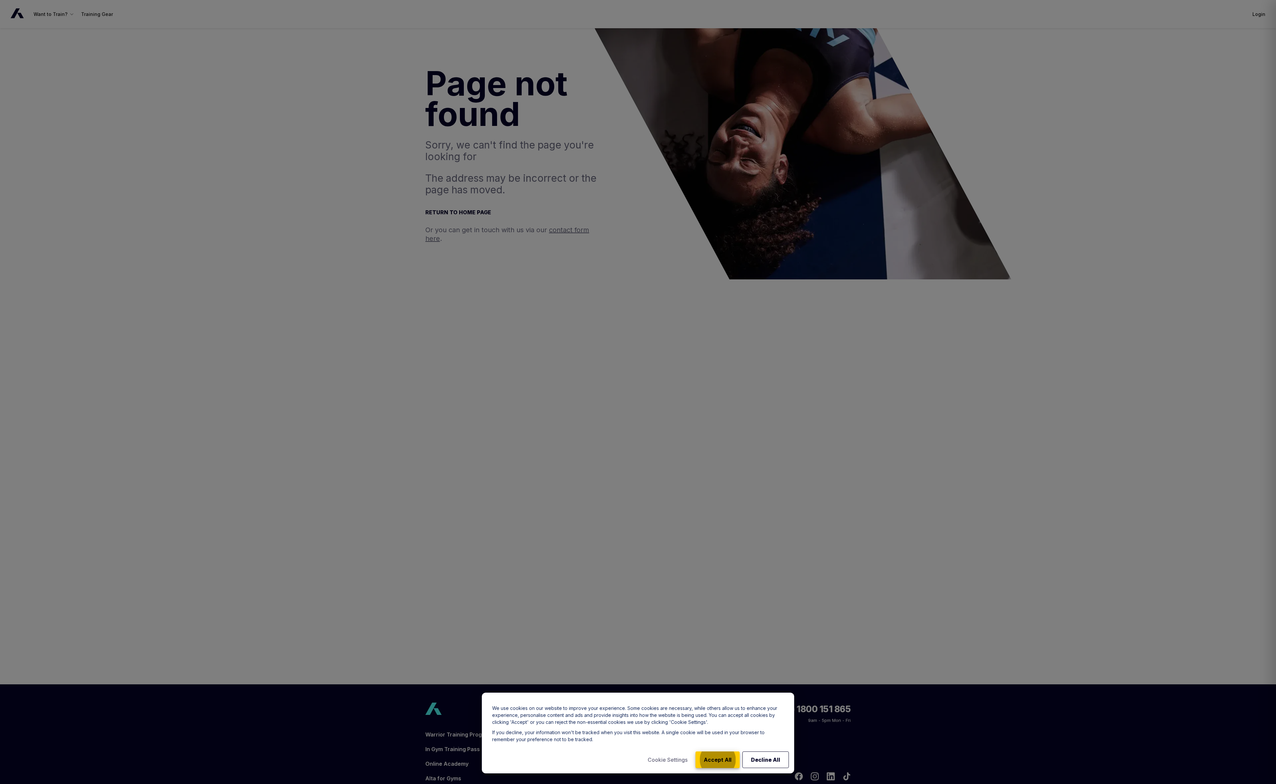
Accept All (717, 759)
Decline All (765, 759)
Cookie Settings (668, 759)
